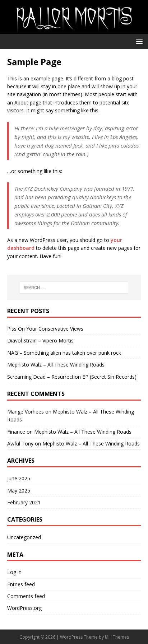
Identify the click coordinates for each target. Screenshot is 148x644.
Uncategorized (24, 537)
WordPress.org (24, 608)
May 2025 (18, 490)
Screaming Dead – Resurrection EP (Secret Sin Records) (72, 376)
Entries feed (21, 584)
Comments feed (26, 596)
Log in (14, 572)
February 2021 (24, 502)
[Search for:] (74, 287)
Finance (16, 431)
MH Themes (117, 637)
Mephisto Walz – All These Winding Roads (56, 364)
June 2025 (18, 478)
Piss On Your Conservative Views (45, 328)
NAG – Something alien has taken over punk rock (64, 352)
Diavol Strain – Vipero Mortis (40, 340)
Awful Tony (20, 443)
